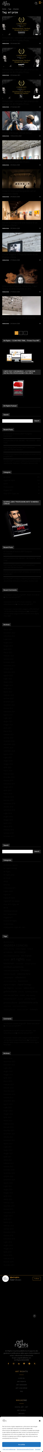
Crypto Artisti (8, 891)
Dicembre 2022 (9, 662)
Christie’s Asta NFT (10, 974)
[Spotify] (24, 1364)
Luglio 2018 (8, 813)
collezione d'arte (23, 974)
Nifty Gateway (30, 995)
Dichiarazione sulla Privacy (25, 1449)
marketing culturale (31, 992)
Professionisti (8, 924)
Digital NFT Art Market (12, 901)
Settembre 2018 (9, 810)
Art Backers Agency (10, 865)
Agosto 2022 (8, 675)
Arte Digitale (26, 956)
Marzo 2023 (8, 652)
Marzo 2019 (8, 794)
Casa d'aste (19, 963)
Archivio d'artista (9, 949)
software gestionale (9, 1009)
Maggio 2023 (8, 646)
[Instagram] (14, 1364)
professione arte (28, 1002)
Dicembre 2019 (9, 777)
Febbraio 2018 (9, 830)
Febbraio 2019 (9, 797)
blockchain (9, 963)
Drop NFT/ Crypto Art (11, 904)
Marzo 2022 (8, 692)
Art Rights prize (9, 875)
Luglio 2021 (8, 718)
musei (22, 995)
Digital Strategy (24, 984)
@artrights (14, 1277)
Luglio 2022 (8, 679)
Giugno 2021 (8, 721)
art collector (8, 952)
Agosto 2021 (8, 715)
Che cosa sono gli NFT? (13, 597)
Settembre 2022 (9, 672)
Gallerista (21, 992)
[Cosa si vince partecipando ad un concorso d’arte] (21, 178)
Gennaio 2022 (8, 698)
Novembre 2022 (9, 665)
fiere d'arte (18, 988)
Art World (7, 878)
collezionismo (8, 977)
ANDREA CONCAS (16, 945)
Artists (6, 881)
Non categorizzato (10, 914)
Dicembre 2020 (9, 741)
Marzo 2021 (8, 731)
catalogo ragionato (30, 963)
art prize (6, 960)
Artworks (7, 885)
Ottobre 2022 (8, 669)
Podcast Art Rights (10, 921)
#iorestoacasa (9, 942)
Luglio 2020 (8, 757)
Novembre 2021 (9, 705)
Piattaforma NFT (10, 999)
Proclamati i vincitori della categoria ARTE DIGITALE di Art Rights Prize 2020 (21, 613)
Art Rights (7, 871)
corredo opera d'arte (10, 981)
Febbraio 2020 (9, 774)
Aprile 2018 (7, 823)
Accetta (21, 1444)
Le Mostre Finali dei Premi (15, 162)
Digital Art (7, 894)
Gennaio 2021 (8, 738)
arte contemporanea (11, 956)
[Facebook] (8, 1364)
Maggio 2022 (8, 685)
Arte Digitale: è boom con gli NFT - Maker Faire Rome (21, 595)
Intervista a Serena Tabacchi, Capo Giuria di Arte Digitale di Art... (19, 287)
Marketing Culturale (10, 911)
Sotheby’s (34, 1009)
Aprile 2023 (7, 649)
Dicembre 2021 (9, 702)
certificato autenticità (13, 967)
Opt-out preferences (9, 1449)
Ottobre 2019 (8, 780)
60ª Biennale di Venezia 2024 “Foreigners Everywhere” (18, 435)
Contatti (37, 1449)
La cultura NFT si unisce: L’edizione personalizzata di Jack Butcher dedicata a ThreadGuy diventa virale (22, 462)
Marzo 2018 (8, 826)
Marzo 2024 (8, 629)
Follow (36, 1278)
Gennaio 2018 (8, 833)
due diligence (9, 988)
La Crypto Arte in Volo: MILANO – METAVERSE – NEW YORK (22, 442)
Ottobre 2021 (8, 708)
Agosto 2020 (8, 754)
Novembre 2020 (9, 744)
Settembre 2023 (9, 636)
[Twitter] (35, 1364)
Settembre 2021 (9, 711)
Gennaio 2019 (8, 800)
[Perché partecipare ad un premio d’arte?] (21, 305)
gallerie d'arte (10, 991)
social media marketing (19, 1006)
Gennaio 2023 (8, 659)
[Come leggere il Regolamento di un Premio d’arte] (21, 242)
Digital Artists (23, 981)
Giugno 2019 (8, 787)
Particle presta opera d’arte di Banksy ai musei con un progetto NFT (22, 455)
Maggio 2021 (8, 725)
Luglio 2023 (8, 639)
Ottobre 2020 (8, 748)
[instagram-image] (8, 1290)
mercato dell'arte (11, 995)
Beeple (28, 960)
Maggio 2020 (8, 764)
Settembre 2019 (9, 784)
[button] (40, 1421)
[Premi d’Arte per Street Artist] (21, 120)
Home (4, 9)
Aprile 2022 (7, 688)
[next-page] (25, 333)
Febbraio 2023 (9, 656)
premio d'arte (10, 1002)
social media (7, 1006)
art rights (18, 959)
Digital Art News (9, 898)
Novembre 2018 (9, 803)
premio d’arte (30, 999)
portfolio (20, 999)
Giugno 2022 (8, 682)
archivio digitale (21, 949)
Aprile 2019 (7, 790)
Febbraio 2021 (9, 734)
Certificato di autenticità (11, 971)
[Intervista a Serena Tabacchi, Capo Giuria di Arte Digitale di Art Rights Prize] (21, 273)
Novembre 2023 (9, 633)
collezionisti (20, 977)
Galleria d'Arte (28, 988)
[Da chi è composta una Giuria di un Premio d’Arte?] (21, 210)
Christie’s (25, 970)
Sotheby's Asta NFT (22, 1009)
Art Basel (30, 949)
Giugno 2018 (8, 817)
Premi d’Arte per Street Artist (17, 133)
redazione (5, 43)
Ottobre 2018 (8, 807)
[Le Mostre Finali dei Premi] (21, 149)
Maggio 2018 (8, 820)
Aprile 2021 (7, 728)
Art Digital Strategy (10, 868)
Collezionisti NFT (10, 888)
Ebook (6, 908)
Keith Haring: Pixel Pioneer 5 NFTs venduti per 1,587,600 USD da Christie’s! (19, 448)
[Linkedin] (19, 1364)
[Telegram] (29, 1364)
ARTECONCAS (20, 952)
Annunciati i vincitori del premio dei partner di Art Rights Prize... (20, 39)
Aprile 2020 (7, 767)
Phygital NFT (8, 917)
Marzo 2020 (8, 771)
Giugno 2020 (8, 761)
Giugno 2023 (8, 643)
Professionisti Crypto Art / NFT (14, 927)
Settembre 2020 (9, 751)
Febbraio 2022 (9, 695)
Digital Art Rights (10, 984)
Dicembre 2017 (9, 836)
